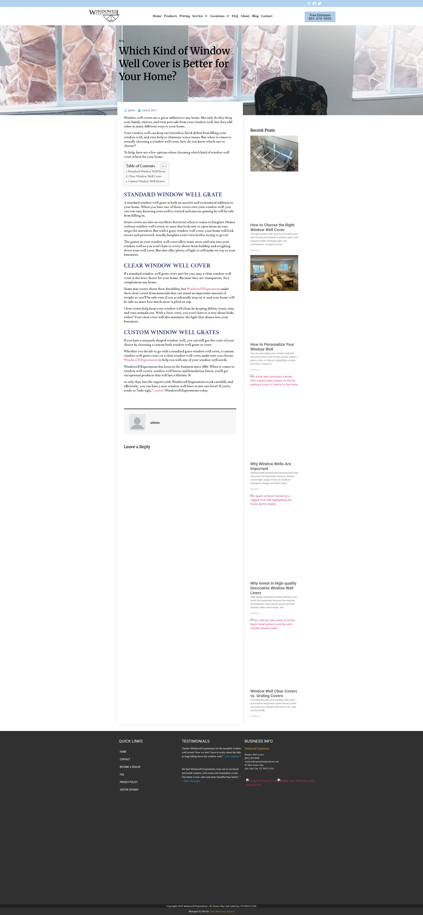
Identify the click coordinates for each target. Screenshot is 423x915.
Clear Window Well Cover (145, 176)
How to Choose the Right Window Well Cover (272, 227)
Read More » (255, 250)
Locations (217, 16)
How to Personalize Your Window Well (272, 347)
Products (170, 16)
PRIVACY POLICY (129, 782)
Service (197, 16)
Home (157, 16)
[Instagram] (309, 3)
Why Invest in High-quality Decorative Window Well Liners (273, 588)
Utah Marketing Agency (222, 911)
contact (159, 390)
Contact (266, 16)
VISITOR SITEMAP (129, 789)
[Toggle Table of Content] (162, 166)
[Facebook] (314, 3)
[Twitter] (319, 3)
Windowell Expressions (204, 289)
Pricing (184, 16)
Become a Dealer (130, 766)
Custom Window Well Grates (146, 181)
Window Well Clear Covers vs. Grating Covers (273, 693)
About (245, 16)
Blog (255, 16)
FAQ (235, 16)
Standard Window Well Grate (147, 171)
